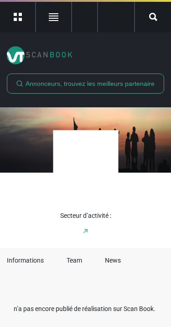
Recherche (153, 17)
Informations (25, 260)
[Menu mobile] (18, 17)
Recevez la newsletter (116, 17)
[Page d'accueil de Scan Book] (85, 55)
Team (74, 260)
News (113, 260)
